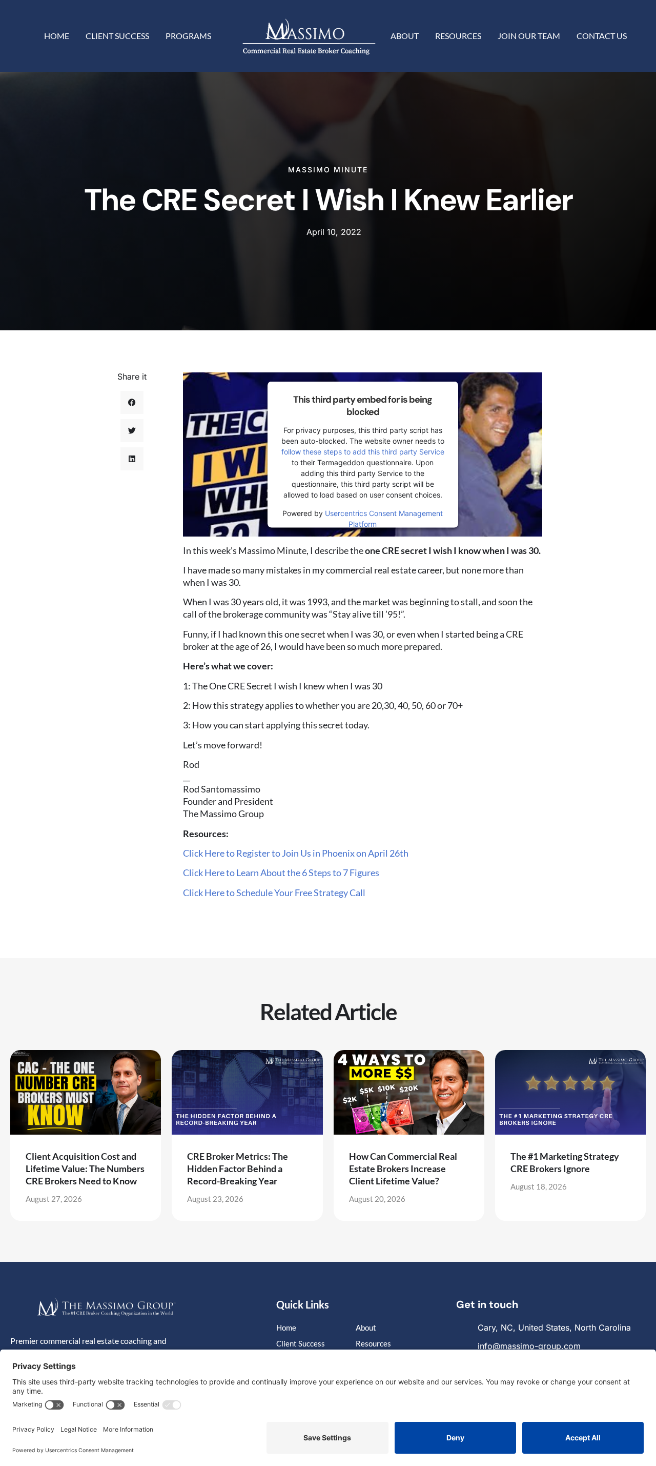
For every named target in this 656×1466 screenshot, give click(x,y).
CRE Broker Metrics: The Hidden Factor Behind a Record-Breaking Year (237, 1168)
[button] (132, 402)
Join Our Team (529, 36)
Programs (188, 36)
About (405, 36)
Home (56, 36)
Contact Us (602, 36)
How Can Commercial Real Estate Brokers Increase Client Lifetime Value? (403, 1168)
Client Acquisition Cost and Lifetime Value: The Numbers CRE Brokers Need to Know (85, 1168)
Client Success (117, 36)
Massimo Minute (328, 169)
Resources (458, 36)
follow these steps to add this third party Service (362, 451)
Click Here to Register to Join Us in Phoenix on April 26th (296, 853)
